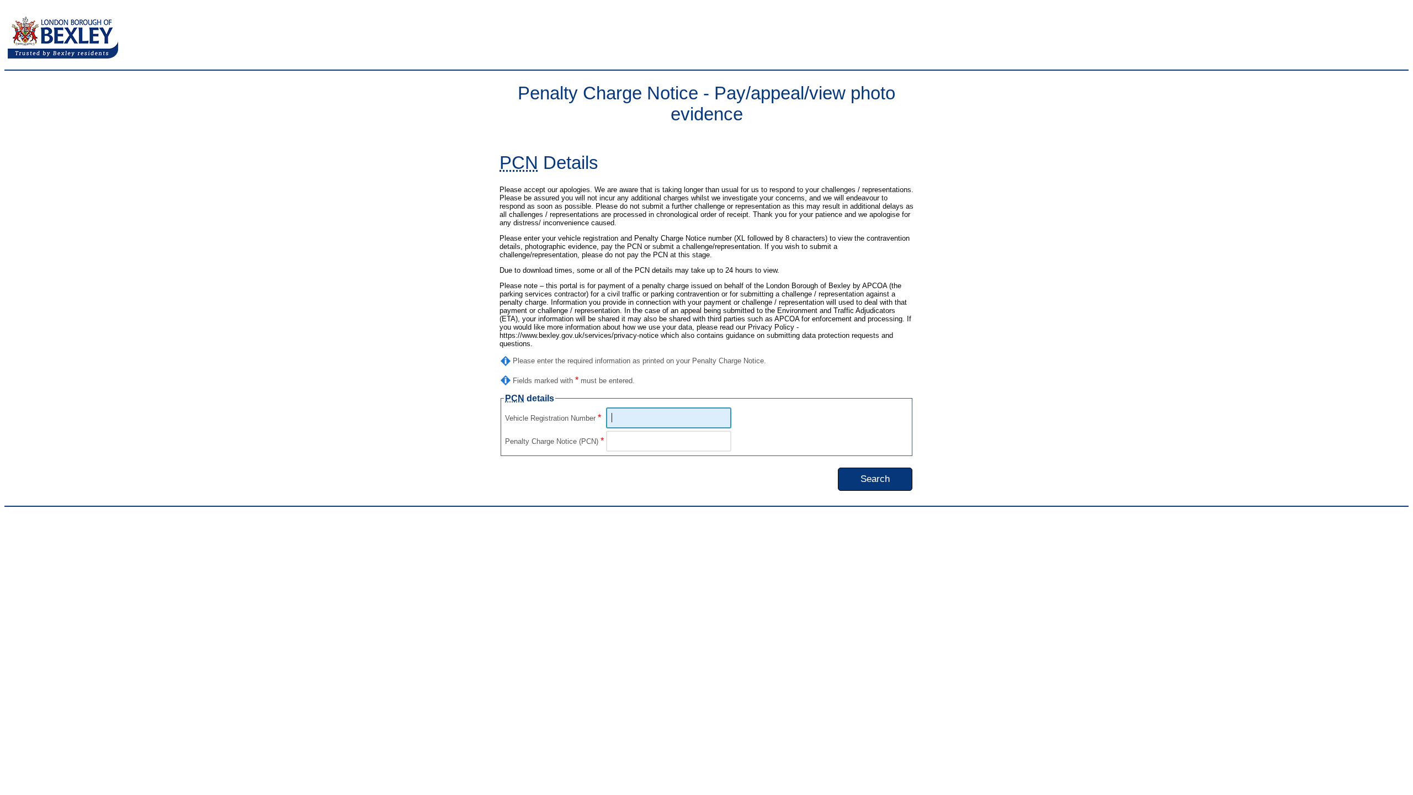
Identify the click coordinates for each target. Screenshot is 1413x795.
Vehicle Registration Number (553, 418)
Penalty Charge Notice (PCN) (554, 441)
